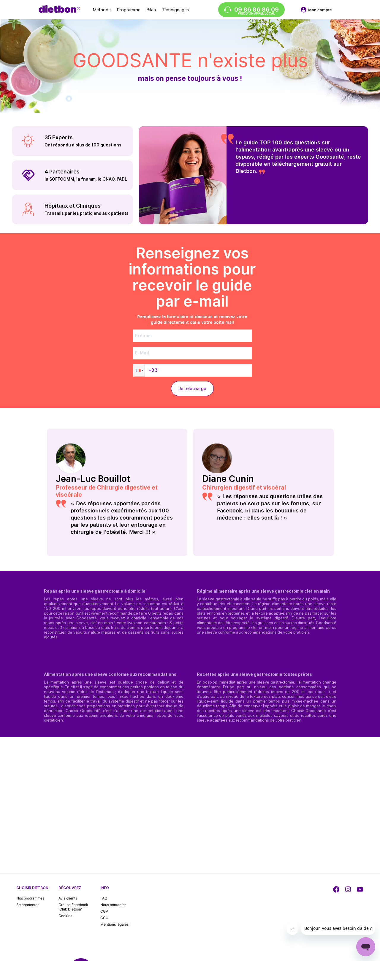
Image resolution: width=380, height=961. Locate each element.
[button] (139, 370)
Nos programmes (30, 898)
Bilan (151, 9)
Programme (128, 9)
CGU (104, 918)
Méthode (102, 9)
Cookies (65, 915)
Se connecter (27, 904)
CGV (104, 911)
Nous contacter (113, 904)
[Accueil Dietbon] (59, 9)
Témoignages (175, 9)
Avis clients (67, 898)
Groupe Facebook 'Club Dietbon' (73, 906)
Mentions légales (114, 924)
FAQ (103, 898)
